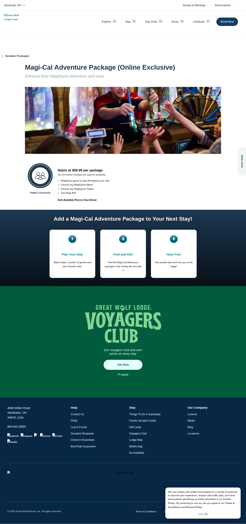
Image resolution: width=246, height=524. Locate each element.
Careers (192, 414)
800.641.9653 (16, 426)
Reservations (223, 5)
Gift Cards (135, 427)
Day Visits (151, 21)
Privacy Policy (194, 507)
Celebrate (199, 21)
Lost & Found (79, 427)
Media (191, 420)
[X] (36, 435)
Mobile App (136, 446)
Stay (128, 21)
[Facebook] (13, 435)
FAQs (74, 420)
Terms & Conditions (146, 511)
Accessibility (136, 452)
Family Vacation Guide (142, 420)
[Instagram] (26, 435)
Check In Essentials (82, 439)
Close (201, 514)
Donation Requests (82, 433)
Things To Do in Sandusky (144, 414)
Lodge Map (136, 439)
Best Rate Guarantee (83, 446)
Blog (190, 427)
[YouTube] (57, 435)
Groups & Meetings (194, 5)
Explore (106, 21)
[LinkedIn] (12, 441)
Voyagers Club (138, 433)
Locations (193, 433)
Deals (175, 21)
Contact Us (77, 414)
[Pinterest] (45, 435)
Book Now (227, 21)
